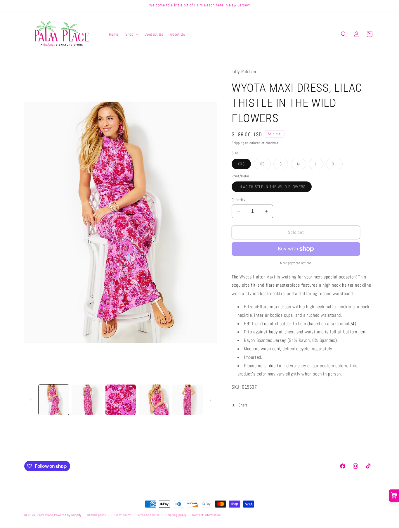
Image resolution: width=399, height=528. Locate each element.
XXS (244, 165)
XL (337, 165)
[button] (131, 34)
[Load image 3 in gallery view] (120, 400)
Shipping (238, 143)
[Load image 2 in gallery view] (87, 400)
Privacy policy (121, 515)
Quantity (238, 199)
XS (265, 165)
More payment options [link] (296, 263)
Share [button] (243, 405)
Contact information (206, 515)
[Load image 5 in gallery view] (187, 400)
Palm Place (45, 515)
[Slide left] (30, 399)
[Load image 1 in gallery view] (54, 400)
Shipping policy (176, 515)
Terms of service (148, 515)
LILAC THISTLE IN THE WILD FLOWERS (275, 188)
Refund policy (96, 515)
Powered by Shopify (67, 515)
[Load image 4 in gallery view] (154, 400)
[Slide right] (210, 399)
